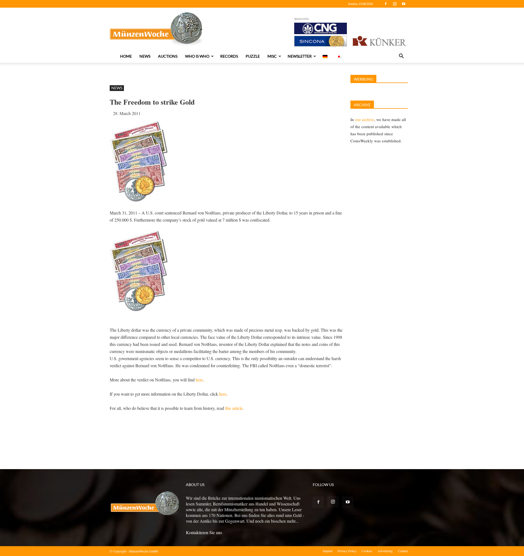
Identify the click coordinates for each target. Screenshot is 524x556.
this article (234, 408)
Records (229, 56)
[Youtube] (404, 4)
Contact (403, 551)
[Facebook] (386, 4)
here (199, 380)
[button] (401, 57)
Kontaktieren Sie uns (204, 532)
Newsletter (300, 56)
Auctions (167, 56)
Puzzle (253, 56)
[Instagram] (395, 4)
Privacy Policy (347, 551)
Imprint (327, 551)
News (144, 56)
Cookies (367, 551)
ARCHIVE (362, 104)
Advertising (385, 551)
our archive (364, 119)
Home (126, 56)
